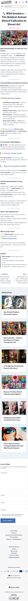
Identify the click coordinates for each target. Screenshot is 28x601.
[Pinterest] (17, 598)
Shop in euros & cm (15, 575)
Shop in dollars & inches (15, 577)
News (13, 10)
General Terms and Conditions (14, 535)
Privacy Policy (14, 537)
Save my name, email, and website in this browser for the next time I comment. (12, 515)
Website (3, 510)
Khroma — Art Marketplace (14, 539)
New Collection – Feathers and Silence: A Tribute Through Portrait (5, 279)
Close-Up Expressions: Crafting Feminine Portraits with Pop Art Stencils (13, 446)
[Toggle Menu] (2, 6)
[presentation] (14, 302)
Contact (14, 549)
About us (14, 533)
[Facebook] (14, 598)
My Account (14, 551)
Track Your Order (14, 555)
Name (3, 495)
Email (3, 502)
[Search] (22, 6)
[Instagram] (10, 598)
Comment (4, 473)
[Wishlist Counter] (23, 2)
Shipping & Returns (14, 557)
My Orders (14, 553)
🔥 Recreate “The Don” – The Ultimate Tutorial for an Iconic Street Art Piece (21, 279)
